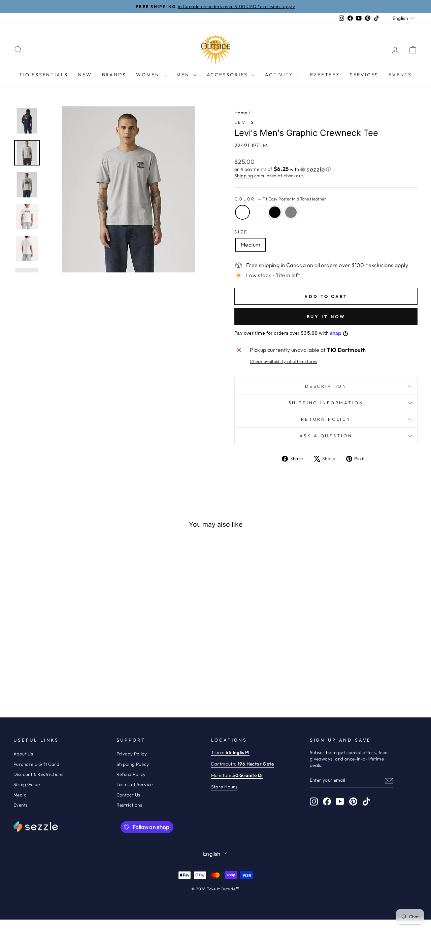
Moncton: (237, 775)
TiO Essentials (43, 75)
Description (326, 386)
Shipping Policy (133, 764)
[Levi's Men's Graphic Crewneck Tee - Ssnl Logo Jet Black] (61, 677)
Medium (250, 244)
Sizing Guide (26, 784)
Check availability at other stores (283, 361)
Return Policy (326, 419)
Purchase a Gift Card (36, 764)
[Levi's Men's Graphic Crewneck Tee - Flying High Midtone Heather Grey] (70, 677)
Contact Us (128, 795)
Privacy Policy (132, 754)
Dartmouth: (242, 764)
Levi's (244, 122)
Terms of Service (135, 784)
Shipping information (326, 402)
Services (364, 75)
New (85, 75)
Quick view (61, 633)
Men (183, 75)
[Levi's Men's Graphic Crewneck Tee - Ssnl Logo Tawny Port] (79, 677)
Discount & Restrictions (38, 774)
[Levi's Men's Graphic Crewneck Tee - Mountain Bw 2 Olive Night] (88, 677)
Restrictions (129, 805)
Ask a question (326, 435)
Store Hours (224, 787)
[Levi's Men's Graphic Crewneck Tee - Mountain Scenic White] (52, 677)
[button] (326, 169)
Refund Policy (131, 774)
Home (240, 113)
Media (20, 795)
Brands (114, 75)
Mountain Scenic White (258, 212)
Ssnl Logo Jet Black (274, 212)
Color (280, 198)
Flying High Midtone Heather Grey (291, 212)
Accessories (228, 75)
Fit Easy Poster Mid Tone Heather (242, 212)
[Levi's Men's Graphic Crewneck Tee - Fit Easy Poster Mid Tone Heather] (43, 677)
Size (241, 231)
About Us (23, 754)
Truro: (230, 752)
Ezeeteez (324, 75)
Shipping (243, 176)
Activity (280, 75)
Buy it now (326, 316)
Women (148, 75)
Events (400, 75)
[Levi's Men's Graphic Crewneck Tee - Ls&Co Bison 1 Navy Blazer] (34, 677)
